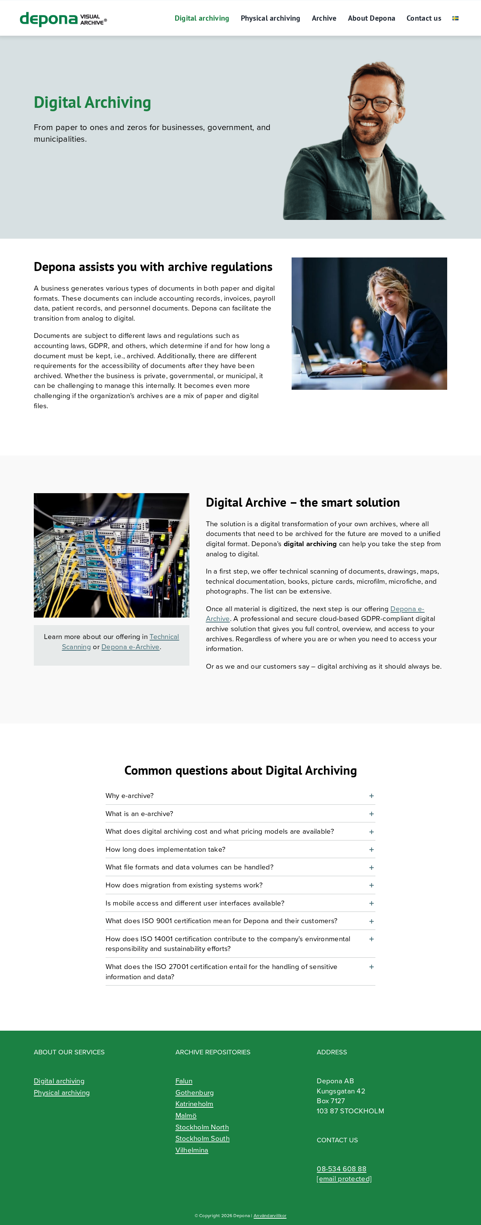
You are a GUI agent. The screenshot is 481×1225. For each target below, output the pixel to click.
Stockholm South (202, 1138)
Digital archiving (59, 1081)
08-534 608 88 (341, 1168)
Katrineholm (194, 1103)
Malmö (186, 1115)
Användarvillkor (270, 1215)
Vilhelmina (192, 1150)
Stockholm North (202, 1127)
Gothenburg (194, 1092)
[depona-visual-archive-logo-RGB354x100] (62, 8)
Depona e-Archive (130, 646)
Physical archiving (62, 1092)
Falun (183, 1081)
